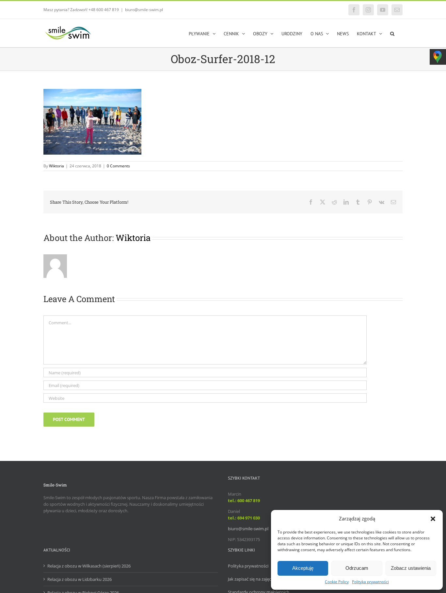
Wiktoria (56, 166)
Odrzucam (356, 568)
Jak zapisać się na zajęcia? (252, 579)
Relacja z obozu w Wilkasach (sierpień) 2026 (89, 566)
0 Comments (118, 166)
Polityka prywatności (370, 582)
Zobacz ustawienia (411, 568)
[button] (433, 519)
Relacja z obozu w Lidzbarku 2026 (79, 579)
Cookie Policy (337, 582)
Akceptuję (302, 568)
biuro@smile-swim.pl (144, 9)
